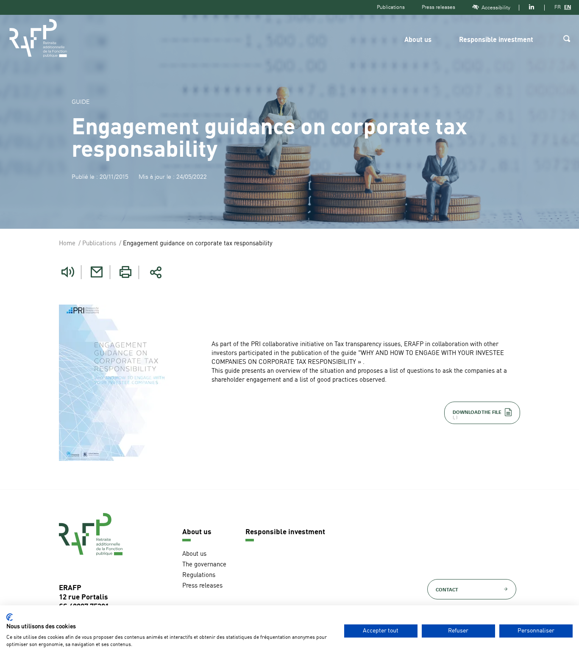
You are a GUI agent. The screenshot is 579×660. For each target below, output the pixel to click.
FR (557, 7)
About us (417, 40)
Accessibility (496, 7)
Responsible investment (496, 40)
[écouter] (68, 272)
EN (567, 7)
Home (67, 244)
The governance (204, 565)
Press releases (438, 7)
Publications (391, 7)
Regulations (198, 575)
